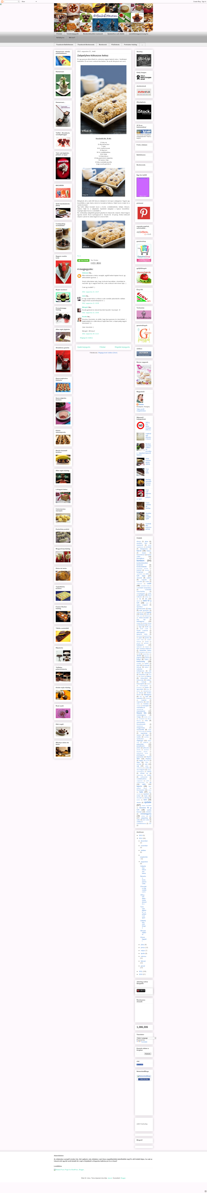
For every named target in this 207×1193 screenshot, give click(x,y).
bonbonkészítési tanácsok (142, 564)
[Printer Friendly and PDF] (83, 261)
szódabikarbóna (141, 779)
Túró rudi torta (147, 471)
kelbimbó (139, 669)
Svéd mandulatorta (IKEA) (148, 461)
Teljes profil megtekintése (141, 410)
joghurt (139, 657)
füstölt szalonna (142, 630)
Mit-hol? (72, 37)
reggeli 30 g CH (144, 760)
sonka (147, 768)
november (144, 845)
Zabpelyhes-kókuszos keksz (143, 869)
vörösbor (148, 812)
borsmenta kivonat (142, 568)
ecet (147, 603)
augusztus (144, 862)
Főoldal (59, 34)
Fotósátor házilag (130, 44)
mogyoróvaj (141, 728)
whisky (143, 816)
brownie (147, 570)
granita (147, 641)
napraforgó (144, 733)
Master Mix (142, 713)
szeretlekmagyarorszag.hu (138, 34)
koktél (142, 676)
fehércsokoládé (144, 618)
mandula (146, 704)
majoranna (140, 702)
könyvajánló (140, 684)
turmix (138, 800)
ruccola (139, 764)
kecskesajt (145, 665)
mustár (149, 731)
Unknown (85, 273)
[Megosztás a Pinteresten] (100, 263)
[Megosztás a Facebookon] (98, 263)
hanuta (147, 646)
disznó (138, 601)
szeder (149, 775)
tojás (141, 792)
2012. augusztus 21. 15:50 (90, 312)
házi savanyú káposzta (144, 648)
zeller (138, 820)
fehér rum (139, 616)
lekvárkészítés (147, 691)
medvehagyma (141, 715)
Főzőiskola (115, 44)
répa (138, 762)
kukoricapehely (144, 685)
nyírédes (146, 737)
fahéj (141, 614)
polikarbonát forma (142, 753)
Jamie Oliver (146, 654)
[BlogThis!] (94, 263)
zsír (150, 823)
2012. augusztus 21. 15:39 (90, 303)
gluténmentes (147, 636)
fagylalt (148, 612)
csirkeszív (139, 583)
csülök (149, 593)
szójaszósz (140, 780)
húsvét (149, 652)
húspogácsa (142, 652)
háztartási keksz (145, 650)
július (143, 944)
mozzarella (140, 729)
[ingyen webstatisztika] (140, 1065)
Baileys (149, 551)
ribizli (146, 762)
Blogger (123, 1178)
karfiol (146, 663)
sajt (138, 766)
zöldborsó (140, 821)
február (143, 961)
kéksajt (139, 667)
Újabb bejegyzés (83, 347)
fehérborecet (148, 616)
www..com (143, 178)
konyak (144, 682)
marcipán (145, 705)
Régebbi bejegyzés (122, 347)
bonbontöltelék (142, 566)
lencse (141, 693)
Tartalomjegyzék (73, 34)
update (147, 802)
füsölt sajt (148, 627)
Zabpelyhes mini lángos (143, 924)
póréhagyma (140, 755)
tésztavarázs (141, 790)
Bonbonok (103, 44)
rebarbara (148, 758)
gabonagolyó (140, 632)
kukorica (149, 683)
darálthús (141, 595)
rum (146, 764)
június (143, 947)
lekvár (138, 691)
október (143, 850)
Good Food (140, 639)
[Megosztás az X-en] (96, 263)
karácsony (141, 661)
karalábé (139, 663)
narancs (139, 735)
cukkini (149, 578)
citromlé (139, 578)
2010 (141, 974)
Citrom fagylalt (143, 939)
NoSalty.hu (60, 37)
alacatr (110, 1178)
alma (146, 541)
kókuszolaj (140, 680)
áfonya (139, 541)
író (139, 654)
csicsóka (139, 581)
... (142, 44)
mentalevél (141, 718)
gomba (147, 638)
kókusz (149, 676)
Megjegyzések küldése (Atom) (107, 353)
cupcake (144, 580)
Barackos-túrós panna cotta (143, 879)
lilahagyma (147, 694)
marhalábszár (141, 707)
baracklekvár (141, 555)
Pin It (79, 256)
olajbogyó (140, 740)
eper (149, 608)
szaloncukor (140, 775)
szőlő (147, 780)
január (143, 966)
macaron (140, 698)
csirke (147, 581)
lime (141, 696)
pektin (138, 748)
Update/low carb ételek (115, 34)
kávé (138, 665)
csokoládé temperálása (144, 588)
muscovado (142, 731)
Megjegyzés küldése (86, 338)
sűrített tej (144, 773)
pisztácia (146, 749)
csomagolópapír (141, 593)
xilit (150, 816)
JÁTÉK (139, 656)
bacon (139, 551)
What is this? (143, 196)
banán (144, 553)
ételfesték (139, 612)
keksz (147, 667)
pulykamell (140, 757)
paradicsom (141, 746)
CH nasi (141, 576)
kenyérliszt (142, 674)
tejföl (144, 784)
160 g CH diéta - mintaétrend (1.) (148, 426)
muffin (149, 729)
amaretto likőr (142, 543)
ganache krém (142, 634)
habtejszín (140, 645)
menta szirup (147, 717)
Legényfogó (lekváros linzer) (148, 436)
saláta (146, 766)
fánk (147, 614)
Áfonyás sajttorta (143, 932)
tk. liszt (149, 790)
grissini (138, 643)
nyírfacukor (140, 739)
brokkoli (139, 570)
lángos (147, 687)
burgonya (140, 572)
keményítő (148, 673)
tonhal (138, 796)
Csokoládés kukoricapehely (148, 526)
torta (145, 796)
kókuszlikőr (144, 678)
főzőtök (149, 625)
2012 (141, 838)
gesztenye (139, 636)
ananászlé (140, 545)
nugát (147, 735)
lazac (147, 689)
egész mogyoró (142, 605)
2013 (141, 835)
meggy (139, 717)
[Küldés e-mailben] (92, 263)
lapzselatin (140, 689)
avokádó (148, 547)
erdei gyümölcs (144, 610)
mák (147, 702)
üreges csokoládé (146, 805)
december (144, 841)
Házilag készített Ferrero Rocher (148, 482)
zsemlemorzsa (141, 823)
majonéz (144, 700)
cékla (147, 574)
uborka (139, 802)
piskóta (138, 749)
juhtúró (147, 657)
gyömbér (146, 643)
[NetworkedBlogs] (144, 1076)
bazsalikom (140, 558)
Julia (83, 296)
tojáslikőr (146, 794)
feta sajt (141, 619)
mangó (138, 705)
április (143, 953)
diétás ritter (148, 597)
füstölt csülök (144, 628)
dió (146, 599)
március (143, 956)
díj (140, 599)
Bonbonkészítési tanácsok (93, 34)
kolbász (148, 680)
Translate (144, 1042)
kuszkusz (139, 687)
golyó (140, 638)
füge (140, 627)
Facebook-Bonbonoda (86, 44)
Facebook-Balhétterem (64, 44)
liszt (147, 696)
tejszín (139, 786)
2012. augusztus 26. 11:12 (90, 334)
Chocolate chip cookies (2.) (143, 889)
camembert (140, 574)
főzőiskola (141, 625)
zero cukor (146, 820)
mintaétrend (140, 726)
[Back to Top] (205, 1191)
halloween (139, 646)
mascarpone (141, 711)
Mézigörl (85, 307)
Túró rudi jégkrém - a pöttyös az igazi (143, 912)
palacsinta (140, 744)
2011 (141, 971)
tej (150, 782)
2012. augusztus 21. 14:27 (90, 292)
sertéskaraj (140, 768)
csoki (149, 583)
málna (138, 703)
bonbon (140, 560)
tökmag (146, 798)
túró (145, 800)
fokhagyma (140, 621)
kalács (147, 659)
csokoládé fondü (144, 585)
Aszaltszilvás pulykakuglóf (148, 515)
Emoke (84, 316)
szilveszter (144, 777)
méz (146, 720)
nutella (139, 737)
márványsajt (140, 709)
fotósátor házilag (147, 623)
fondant (138, 623)
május (143, 950)
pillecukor (146, 748)
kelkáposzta (140, 671)
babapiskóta (144, 549)
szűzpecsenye (140, 782)
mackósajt (148, 698)
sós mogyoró (141, 769)
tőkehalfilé (139, 797)
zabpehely (144, 818)
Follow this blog (144, 1079)
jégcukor (147, 656)
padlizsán (145, 742)
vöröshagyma (145, 814)
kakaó (139, 659)
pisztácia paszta (142, 751)
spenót (149, 771)
